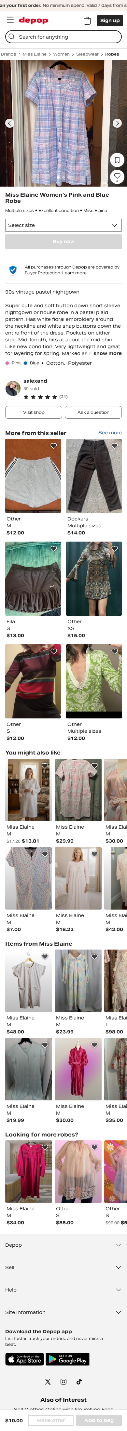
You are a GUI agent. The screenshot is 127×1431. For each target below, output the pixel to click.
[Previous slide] (10, 123)
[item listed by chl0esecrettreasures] (28, 981)
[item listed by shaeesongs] (78, 790)
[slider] (63, 123)
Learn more (74, 272)
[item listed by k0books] (78, 878)
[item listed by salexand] (33, 476)
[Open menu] (10, 20)
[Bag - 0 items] (87, 20)
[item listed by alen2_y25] (78, 981)
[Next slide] (117, 123)
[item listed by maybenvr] (78, 1171)
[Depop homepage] (33, 20)
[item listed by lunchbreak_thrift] (78, 1069)
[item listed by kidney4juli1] (28, 878)
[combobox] (63, 36)
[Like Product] (53, 446)
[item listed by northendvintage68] (28, 1069)
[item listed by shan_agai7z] (28, 1171)
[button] (72, 397)
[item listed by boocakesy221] (28, 790)
